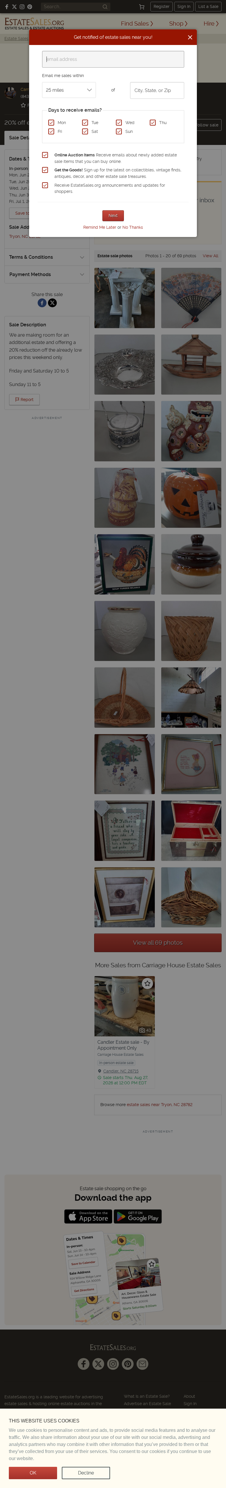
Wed (129, 122)
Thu (163, 122)
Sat (95, 131)
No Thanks (132, 227)
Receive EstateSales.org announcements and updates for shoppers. (109, 188)
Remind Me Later (99, 227)
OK (33, 1473)
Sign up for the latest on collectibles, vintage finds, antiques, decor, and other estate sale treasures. (117, 173)
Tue (95, 122)
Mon (62, 122)
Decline (86, 1473)
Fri (60, 131)
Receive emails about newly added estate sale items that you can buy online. (115, 158)
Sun (129, 131)
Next (113, 215)
